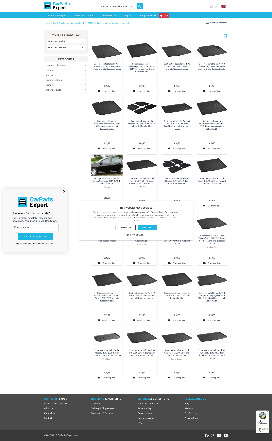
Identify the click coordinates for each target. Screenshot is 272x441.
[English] (224, 6)
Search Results (59, 23)
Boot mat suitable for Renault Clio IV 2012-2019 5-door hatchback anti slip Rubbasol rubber (177, 125)
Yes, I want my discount (35, 236)
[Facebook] (207, 435)
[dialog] (136, 220)
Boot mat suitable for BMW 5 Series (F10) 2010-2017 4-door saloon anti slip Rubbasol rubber (107, 66)
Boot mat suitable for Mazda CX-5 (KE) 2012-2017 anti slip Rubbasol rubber (177, 295)
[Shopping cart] (211, 6)
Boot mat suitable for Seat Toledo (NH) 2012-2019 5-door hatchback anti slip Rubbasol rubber (212, 239)
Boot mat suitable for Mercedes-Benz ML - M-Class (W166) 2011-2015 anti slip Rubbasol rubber (106, 297)
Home (48, 23)
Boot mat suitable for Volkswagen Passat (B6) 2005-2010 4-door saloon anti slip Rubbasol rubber (212, 125)
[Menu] (267, 412)
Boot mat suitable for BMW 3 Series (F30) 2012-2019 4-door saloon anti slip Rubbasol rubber (212, 66)
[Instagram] (213, 435)
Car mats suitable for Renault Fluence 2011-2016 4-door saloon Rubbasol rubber (177, 181)
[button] (136, 234)
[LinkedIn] (219, 435)
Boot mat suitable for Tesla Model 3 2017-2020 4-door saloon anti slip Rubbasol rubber (107, 353)
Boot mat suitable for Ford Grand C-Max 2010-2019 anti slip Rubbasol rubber (177, 353)
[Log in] (217, 6)
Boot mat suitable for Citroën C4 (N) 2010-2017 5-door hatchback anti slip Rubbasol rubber (142, 182)
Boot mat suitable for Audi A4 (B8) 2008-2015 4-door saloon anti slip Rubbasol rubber (142, 353)
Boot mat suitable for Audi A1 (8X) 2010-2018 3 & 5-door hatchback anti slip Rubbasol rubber (212, 354)
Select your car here (218, 22)
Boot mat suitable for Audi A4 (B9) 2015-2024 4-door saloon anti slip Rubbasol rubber (142, 295)
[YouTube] (226, 435)
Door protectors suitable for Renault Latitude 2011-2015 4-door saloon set (106, 181)
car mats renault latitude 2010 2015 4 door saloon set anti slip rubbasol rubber (99, 23)
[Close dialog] (64, 191)
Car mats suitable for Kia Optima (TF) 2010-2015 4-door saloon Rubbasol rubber (141, 123)
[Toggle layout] (225, 35)
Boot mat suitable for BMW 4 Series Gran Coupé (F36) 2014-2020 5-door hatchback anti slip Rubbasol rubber (212, 297)
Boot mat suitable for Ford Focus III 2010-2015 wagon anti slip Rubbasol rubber (212, 181)
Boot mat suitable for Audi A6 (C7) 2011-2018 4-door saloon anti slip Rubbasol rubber (177, 66)
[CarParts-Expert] (57, 6)
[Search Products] (140, 6)
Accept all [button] (147, 227)
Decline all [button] (125, 227)
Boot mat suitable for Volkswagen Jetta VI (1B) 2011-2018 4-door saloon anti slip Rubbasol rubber (107, 125)
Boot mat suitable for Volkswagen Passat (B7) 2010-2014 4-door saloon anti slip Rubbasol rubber (141, 67)
